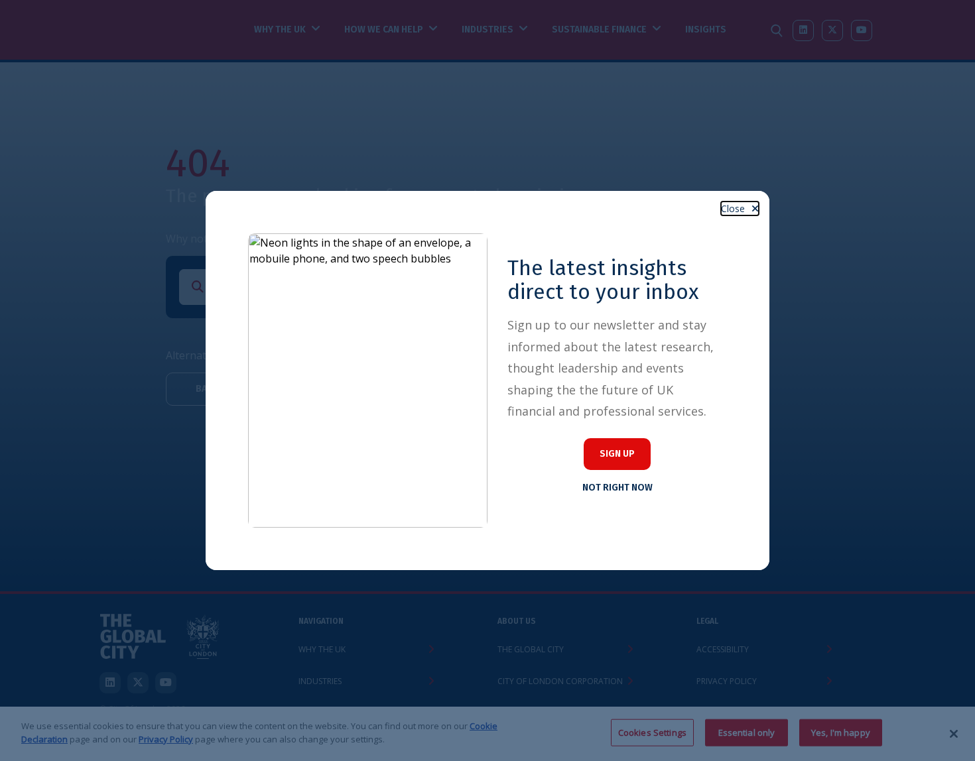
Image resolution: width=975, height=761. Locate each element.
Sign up (617, 453)
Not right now (617, 487)
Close (733, 208)
